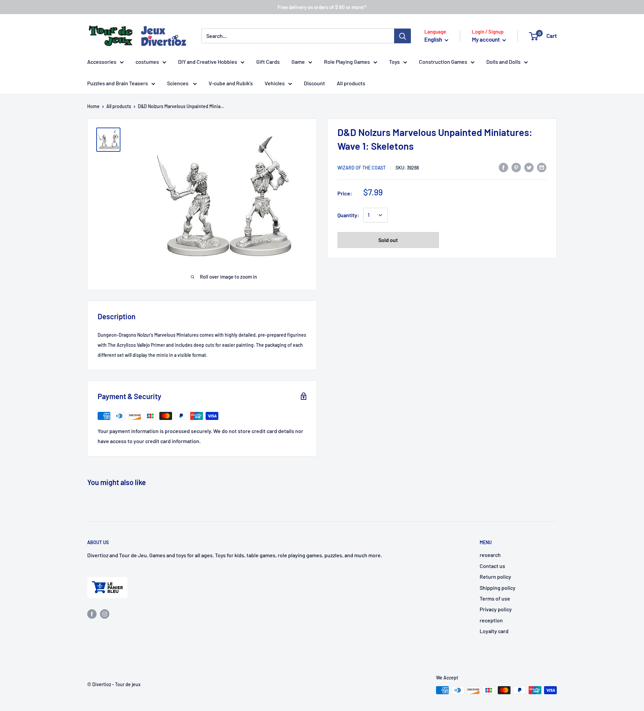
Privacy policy (496, 609)
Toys (394, 61)
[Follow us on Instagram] (104, 613)
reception (491, 620)
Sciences (178, 83)
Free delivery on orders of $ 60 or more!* (322, 7)
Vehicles (275, 83)
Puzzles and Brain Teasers (117, 83)
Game (298, 61)
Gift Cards (268, 61)
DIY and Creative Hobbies (207, 61)
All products (351, 83)
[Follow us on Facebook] (92, 613)
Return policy (495, 576)
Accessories (101, 61)
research (490, 555)
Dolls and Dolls (503, 61)
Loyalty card (494, 631)
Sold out (388, 240)
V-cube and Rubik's (231, 83)
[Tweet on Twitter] (529, 167)
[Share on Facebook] (503, 167)
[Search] (402, 36)
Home (93, 106)
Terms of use (495, 598)
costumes (147, 61)
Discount (314, 83)
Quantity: (348, 215)
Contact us (492, 566)
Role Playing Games (347, 61)
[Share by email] (541, 167)
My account (486, 39)
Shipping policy (498, 587)
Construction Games (443, 61)
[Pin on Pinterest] (516, 167)
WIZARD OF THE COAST (361, 168)
